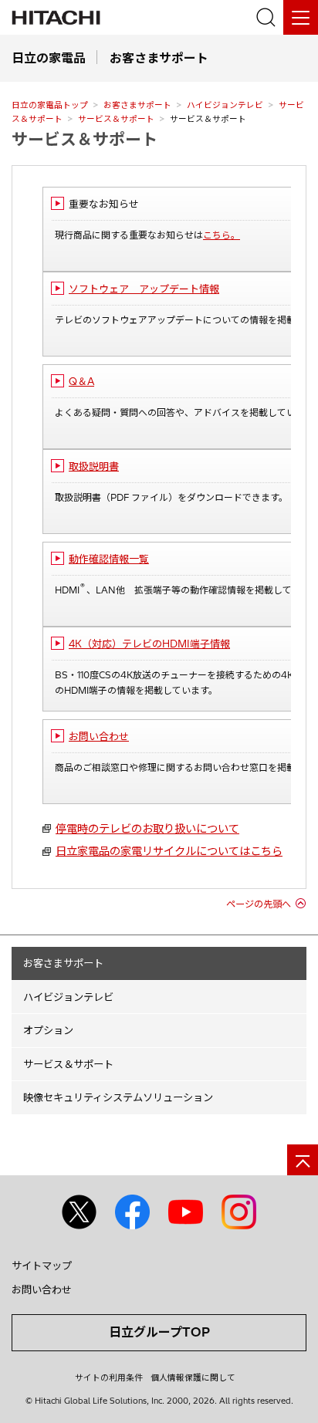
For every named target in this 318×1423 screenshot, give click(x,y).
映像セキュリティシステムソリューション (118, 1097)
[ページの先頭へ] (302, 1159)
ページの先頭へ (258, 904)
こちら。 (221, 235)
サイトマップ (42, 1265)
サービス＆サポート (116, 118)
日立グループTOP (159, 1332)
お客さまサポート (137, 105)
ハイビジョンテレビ (225, 105)
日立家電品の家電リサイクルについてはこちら (169, 851)
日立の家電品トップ (50, 105)
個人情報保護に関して (193, 1377)
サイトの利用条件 (109, 1377)
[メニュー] (300, 17)
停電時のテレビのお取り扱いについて (147, 829)
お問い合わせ (42, 1289)
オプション (48, 1030)
